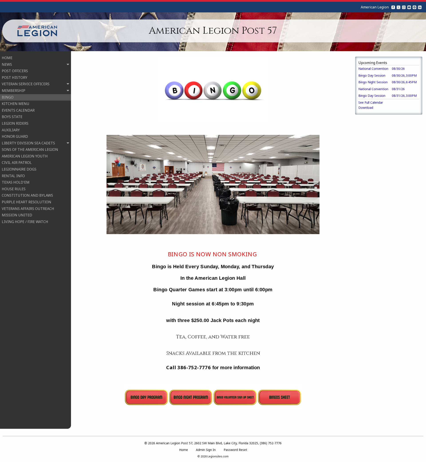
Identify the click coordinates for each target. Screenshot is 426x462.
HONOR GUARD (15, 136)
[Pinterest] (414, 7)
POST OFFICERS (15, 70)
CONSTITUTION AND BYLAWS (27, 195)
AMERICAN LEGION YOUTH (25, 156)
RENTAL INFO (13, 175)
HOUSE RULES (14, 188)
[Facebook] (393, 7)
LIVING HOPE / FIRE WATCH (25, 221)
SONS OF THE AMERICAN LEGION (30, 149)
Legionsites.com (218, 456)
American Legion (375, 7)
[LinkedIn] (419, 7)
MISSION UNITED (17, 215)
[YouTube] (409, 7)
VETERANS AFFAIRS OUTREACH (28, 208)
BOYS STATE (12, 116)
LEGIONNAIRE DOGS (19, 169)
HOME (7, 57)
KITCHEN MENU (15, 103)
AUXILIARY (11, 130)
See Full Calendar (370, 102)
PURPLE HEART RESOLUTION (26, 202)
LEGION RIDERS (15, 123)
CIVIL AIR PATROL (17, 162)
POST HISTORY (14, 77)
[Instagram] (403, 7)
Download (365, 107)
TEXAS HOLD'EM (16, 182)
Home (183, 450)
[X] (398, 7)
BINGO (8, 97)
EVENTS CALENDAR (18, 110)
